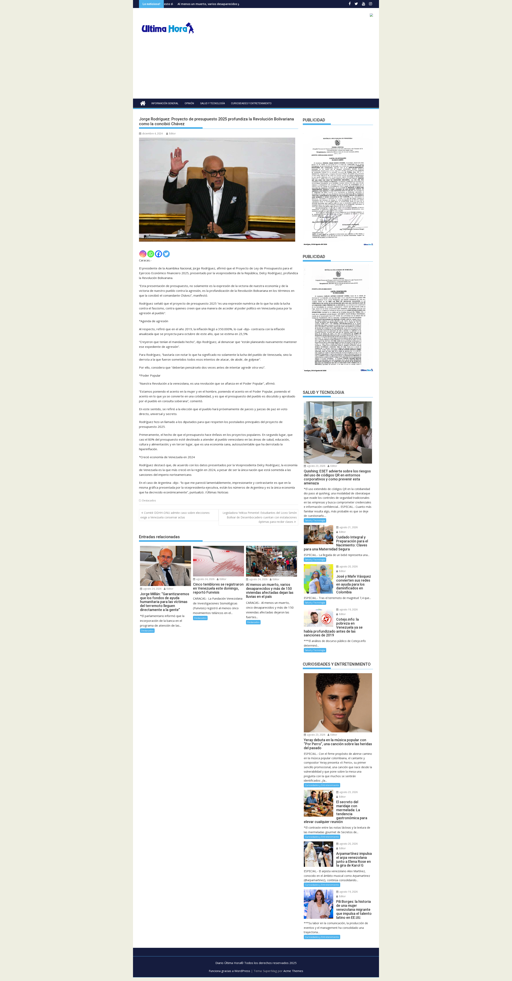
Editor (172, 133)
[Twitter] (166, 253)
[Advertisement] (256, 69)
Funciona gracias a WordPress (229, 971)
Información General (164, 103)
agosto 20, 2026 (348, 566)
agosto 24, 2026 (152, 588)
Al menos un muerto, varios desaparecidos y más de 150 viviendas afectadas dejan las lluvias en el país (190, 4)
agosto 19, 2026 (348, 609)
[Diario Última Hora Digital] (143, 103)
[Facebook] (158, 253)
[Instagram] (142, 253)
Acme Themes (293, 971)
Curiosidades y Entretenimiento (251, 103)
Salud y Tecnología (212, 103)
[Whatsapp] (150, 253)
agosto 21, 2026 (348, 527)
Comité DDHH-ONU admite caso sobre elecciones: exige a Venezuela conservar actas (175, 515)
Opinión (189, 103)
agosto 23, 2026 (315, 466)
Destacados (149, 500)
